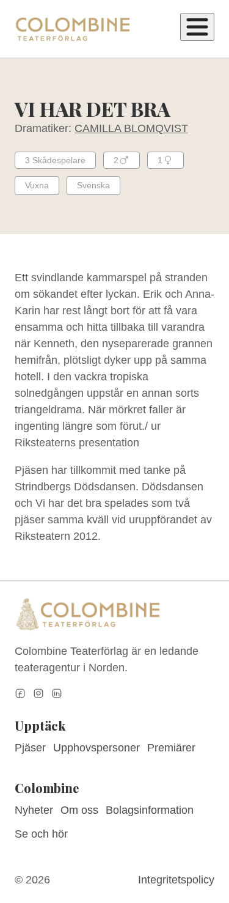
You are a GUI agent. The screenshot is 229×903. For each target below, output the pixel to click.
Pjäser (30, 748)
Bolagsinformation (150, 810)
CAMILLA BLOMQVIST (131, 128)
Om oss (79, 810)
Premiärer (171, 748)
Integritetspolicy (176, 880)
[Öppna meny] (197, 27)
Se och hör (41, 834)
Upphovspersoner (96, 748)
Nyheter (34, 810)
